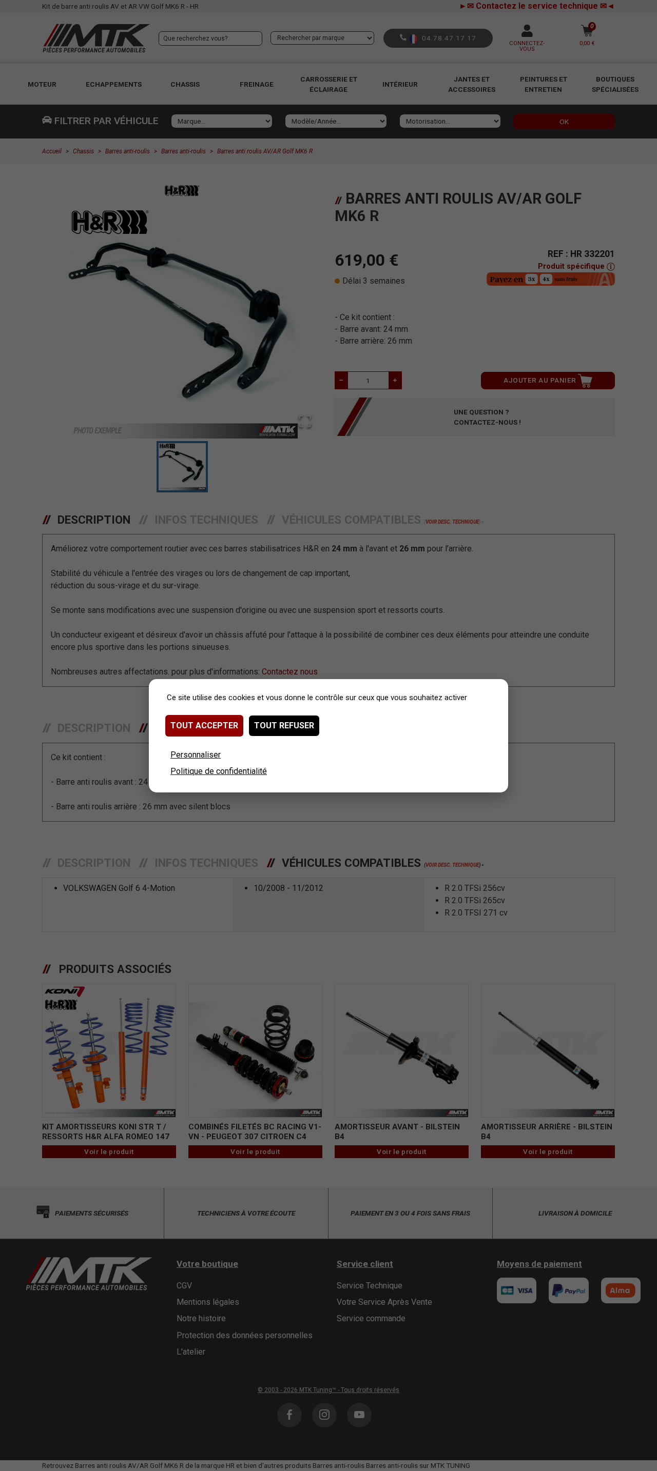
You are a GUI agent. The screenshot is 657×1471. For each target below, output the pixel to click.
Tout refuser (284, 725)
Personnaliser (195, 755)
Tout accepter (204, 725)
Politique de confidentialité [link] (218, 771)
